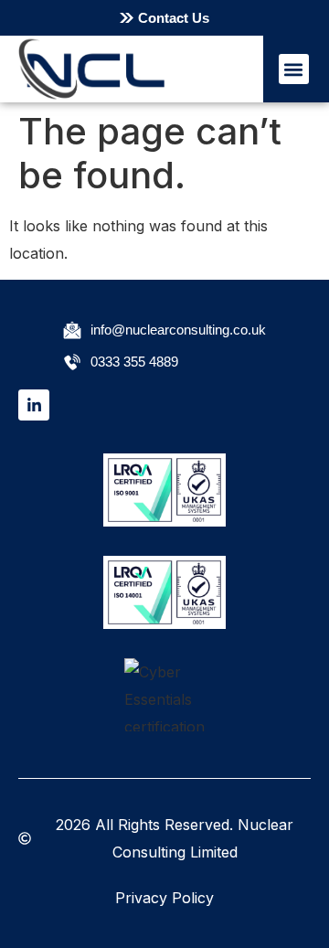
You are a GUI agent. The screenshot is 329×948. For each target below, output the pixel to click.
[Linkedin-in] (33, 405)
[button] (294, 69)
